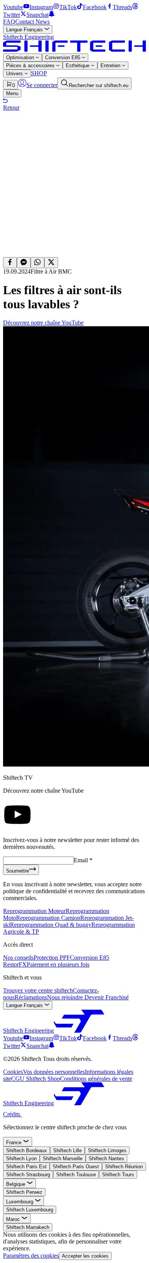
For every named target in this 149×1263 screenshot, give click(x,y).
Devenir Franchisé (106, 997)
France (14, 1142)
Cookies (13, 1072)
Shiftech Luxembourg (29, 1210)
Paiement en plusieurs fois (58, 964)
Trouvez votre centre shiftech (38, 990)
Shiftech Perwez (24, 1192)
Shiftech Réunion (124, 1166)
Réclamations (31, 997)
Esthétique (78, 65)
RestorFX (15, 964)
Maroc (13, 1219)
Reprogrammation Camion (48, 918)
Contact (25, 21)
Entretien (111, 65)
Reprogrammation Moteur (34, 911)
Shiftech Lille (67, 1150)
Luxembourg (20, 1202)
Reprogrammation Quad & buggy (50, 924)
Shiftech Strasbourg (28, 1174)
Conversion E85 (63, 57)
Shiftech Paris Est (26, 1166)
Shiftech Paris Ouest (76, 1166)
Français (25, 29)
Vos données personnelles (54, 1072)
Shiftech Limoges (107, 1150)
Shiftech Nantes (106, 1158)
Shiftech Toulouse (76, 1174)
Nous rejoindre (65, 997)
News (43, 21)
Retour (11, 107)
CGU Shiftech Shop (35, 1078)
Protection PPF (52, 957)
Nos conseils (18, 957)
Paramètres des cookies (31, 1255)
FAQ (9, 21)
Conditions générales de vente (96, 1078)
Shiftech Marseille (63, 1158)
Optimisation (21, 57)
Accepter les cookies (85, 1256)
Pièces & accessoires (31, 65)
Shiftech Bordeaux (26, 1150)
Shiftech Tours (118, 1174)
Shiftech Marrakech (27, 1227)
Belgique (16, 1184)
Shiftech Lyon (21, 1158)
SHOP (39, 73)
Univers (15, 73)
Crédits (12, 1114)
